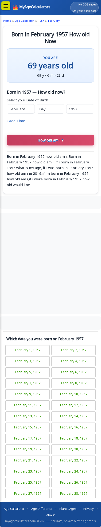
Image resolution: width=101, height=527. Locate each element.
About (50, 515)
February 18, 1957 (73, 438)
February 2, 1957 (73, 350)
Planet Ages (68, 508)
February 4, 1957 (73, 361)
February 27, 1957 (27, 493)
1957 (41, 20)
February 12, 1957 (73, 405)
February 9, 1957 (27, 394)
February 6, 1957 (73, 372)
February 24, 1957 (73, 471)
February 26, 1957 (73, 482)
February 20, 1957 (73, 449)
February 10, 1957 (73, 394)
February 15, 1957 (27, 427)
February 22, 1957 (73, 460)
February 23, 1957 (27, 471)
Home (7, 20)
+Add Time (16, 120)
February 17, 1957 (27, 438)
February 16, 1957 (73, 427)
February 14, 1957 (73, 416)
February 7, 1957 (27, 383)
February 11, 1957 (27, 405)
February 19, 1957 (27, 449)
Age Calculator (24, 20)
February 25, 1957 (27, 482)
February (54, 20)
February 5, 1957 (27, 372)
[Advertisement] (50, 201)
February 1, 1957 (27, 350)
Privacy (88, 508)
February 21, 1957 (27, 460)
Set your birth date (84, 10)
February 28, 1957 (73, 493)
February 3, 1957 (27, 361)
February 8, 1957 (73, 383)
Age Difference (42, 508)
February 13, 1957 (27, 416)
